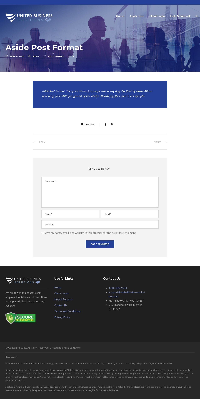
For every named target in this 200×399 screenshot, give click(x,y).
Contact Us (60, 305)
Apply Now (137, 16)
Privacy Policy (62, 317)
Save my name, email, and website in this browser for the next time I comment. (90, 233)
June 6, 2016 (17, 56)
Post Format (56, 56)
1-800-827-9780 (118, 288)
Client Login (157, 16)
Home (120, 16)
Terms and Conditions (67, 311)
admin (36, 56)
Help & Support (180, 16)
